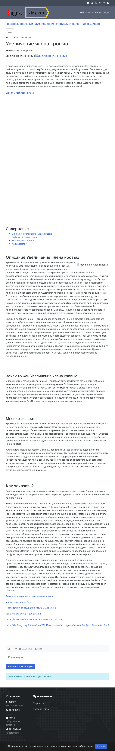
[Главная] (7, 37)
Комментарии (15, 657)
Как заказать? (19, 243)
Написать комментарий (20, 666)
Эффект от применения (24, 237)
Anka (39, 649)
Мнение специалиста (23, 240)
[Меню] (10, 31)
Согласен (101, 746)
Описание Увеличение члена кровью (32, 233)
